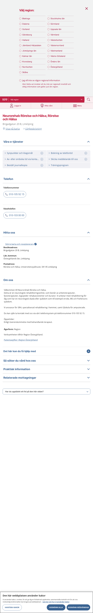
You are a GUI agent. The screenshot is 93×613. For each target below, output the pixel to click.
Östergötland (56, 67)
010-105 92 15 (16, 194)
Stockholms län (57, 18)
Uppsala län (55, 29)
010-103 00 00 (16, 215)
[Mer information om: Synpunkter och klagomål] (42, 153)
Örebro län (55, 61)
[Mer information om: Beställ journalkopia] (42, 165)
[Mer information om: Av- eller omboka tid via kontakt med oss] (42, 159)
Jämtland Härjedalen (31, 45)
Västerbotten (56, 40)
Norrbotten (27, 67)
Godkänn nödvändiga (78, 607)
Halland (25, 40)
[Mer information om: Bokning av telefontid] (86, 153)
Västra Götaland (57, 56)
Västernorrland (57, 45)
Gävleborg (27, 34)
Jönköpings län (29, 51)
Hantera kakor (12, 607)
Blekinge (26, 18)
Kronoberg (27, 61)
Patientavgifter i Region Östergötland (21, 340)
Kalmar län (27, 56)
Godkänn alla (56, 607)
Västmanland (56, 51)
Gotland (26, 29)
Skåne (25, 72)
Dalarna (25, 24)
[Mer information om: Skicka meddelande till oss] (86, 159)
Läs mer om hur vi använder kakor (56, 602)
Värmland (54, 34)
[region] (46, 602)
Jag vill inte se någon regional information (41, 80)
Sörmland (54, 24)
